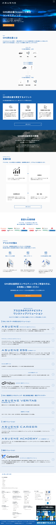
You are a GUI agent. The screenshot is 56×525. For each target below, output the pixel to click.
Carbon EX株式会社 (38, 496)
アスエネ (3, 494)
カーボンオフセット (5, 500)
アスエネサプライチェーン (17, 499)
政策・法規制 (26, 497)
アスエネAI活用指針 (29, 523)
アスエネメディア (26, 493)
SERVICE (3, 481)
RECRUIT (3, 484)
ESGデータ (15, 508)
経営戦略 (25, 496)
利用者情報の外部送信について (19, 523)
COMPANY (3, 480)
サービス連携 (4, 501)
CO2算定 (25, 499)
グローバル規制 (26, 495)
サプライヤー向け (16, 505)
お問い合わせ (33, 124)
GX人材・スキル (26, 503)
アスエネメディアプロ (27, 509)
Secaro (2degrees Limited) (39, 499)
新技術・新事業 (26, 502)
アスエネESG (15, 504)
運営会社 (2, 523)
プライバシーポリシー (9, 523)
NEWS (3, 483)
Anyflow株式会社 (37, 494)
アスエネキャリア (16, 516)
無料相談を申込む (9, 25)
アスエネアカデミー (16, 493)
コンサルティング (5, 498)
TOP (3, 478)
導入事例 (3, 497)
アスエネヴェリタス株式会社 (39, 493)
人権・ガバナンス (26, 500)
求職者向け (15, 517)
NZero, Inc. (36, 497)
